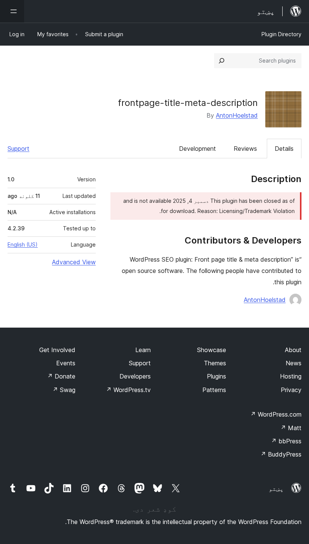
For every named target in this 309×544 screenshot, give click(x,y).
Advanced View (74, 262)
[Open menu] (12, 11)
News (293, 363)
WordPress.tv (128, 390)
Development (197, 148)
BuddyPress (280, 454)
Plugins (216, 376)
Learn (143, 350)
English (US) (23, 244)
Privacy (291, 390)
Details (284, 148)
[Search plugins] (221, 60)
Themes (215, 363)
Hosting (290, 376)
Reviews (245, 148)
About (293, 350)
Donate (61, 376)
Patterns (214, 390)
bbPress (286, 441)
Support (18, 148)
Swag (63, 390)
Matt (290, 428)
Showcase (211, 350)
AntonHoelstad (237, 115)
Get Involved (57, 350)
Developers (135, 376)
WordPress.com (275, 414)
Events (65, 363)
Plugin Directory (281, 34)
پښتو (276, 488)
